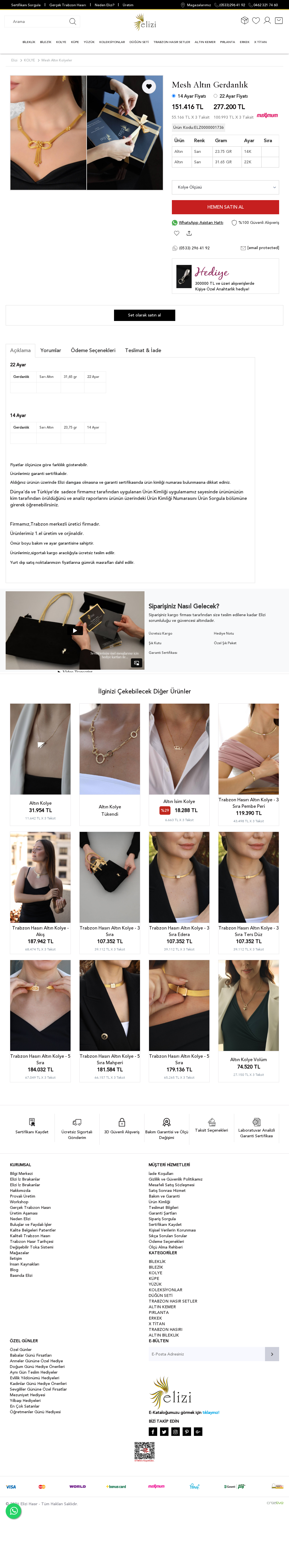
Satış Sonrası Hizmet (167, 1190)
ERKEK (244, 42)
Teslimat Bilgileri (163, 1207)
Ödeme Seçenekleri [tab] (93, 350)
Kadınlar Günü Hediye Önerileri (38, 1383)
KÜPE (75, 42)
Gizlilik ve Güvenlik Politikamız (176, 1179)
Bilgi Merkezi (21, 1173)
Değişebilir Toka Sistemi (31, 1247)
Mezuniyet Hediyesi (27, 1395)
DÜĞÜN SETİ (139, 42)
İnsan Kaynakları (24, 1264)
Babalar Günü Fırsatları (31, 1355)
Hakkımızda (20, 1190)
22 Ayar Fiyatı (234, 96)
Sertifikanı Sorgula (26, 5)
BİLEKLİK (29, 42)
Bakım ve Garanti (164, 1196)
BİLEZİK (45, 42)
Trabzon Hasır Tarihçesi (31, 1241)
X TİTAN (260, 42)
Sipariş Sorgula (162, 1219)
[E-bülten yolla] (272, 1354)
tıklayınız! (211, 1412)
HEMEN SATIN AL (225, 207)
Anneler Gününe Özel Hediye (36, 1361)
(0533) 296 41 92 (194, 248)
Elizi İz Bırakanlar (25, 1179)
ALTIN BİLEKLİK (164, 1335)
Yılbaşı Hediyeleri (25, 1400)
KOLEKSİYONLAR (112, 42)
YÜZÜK (89, 42)
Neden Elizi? (105, 5)
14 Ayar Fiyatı (192, 96)
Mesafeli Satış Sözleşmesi (171, 1185)
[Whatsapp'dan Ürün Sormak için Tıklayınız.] (13, 1511)
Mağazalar (19, 1253)
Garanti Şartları (163, 1213)
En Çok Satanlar (25, 1406)
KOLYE (61, 42)
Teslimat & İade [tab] (143, 350)
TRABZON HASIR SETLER (172, 42)
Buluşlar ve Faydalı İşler (31, 1224)
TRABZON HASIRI (165, 1329)
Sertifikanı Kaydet (165, 1224)
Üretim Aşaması (24, 1213)
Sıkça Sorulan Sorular (168, 1236)
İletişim (16, 1258)
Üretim (128, 5)
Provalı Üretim (22, 1196)
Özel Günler (21, 1349)
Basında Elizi (21, 1275)
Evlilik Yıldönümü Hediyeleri (34, 1378)
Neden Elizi (20, 1219)
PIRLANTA (227, 42)
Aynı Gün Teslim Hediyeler (34, 1372)
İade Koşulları (161, 1173)
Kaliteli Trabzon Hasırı (30, 1236)
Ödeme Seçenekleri (166, 1241)
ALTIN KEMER (205, 42)
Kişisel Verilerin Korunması (172, 1230)
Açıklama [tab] (20, 350)
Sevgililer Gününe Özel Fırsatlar (38, 1389)
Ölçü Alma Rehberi (166, 1247)
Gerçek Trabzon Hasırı (67, 5)
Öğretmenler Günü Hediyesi (35, 1412)
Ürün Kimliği (159, 1202)
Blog (14, 1270)
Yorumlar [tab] (50, 350)
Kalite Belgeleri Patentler (33, 1230)
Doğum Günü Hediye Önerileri (37, 1366)
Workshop (19, 1202)
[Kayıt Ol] (267, 24)
